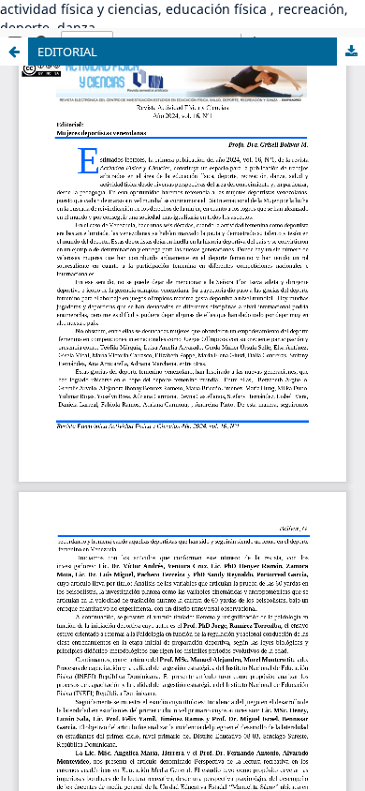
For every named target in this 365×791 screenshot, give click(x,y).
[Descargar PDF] (351, 51)
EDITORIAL (67, 51)
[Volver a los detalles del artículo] (14, 51)
